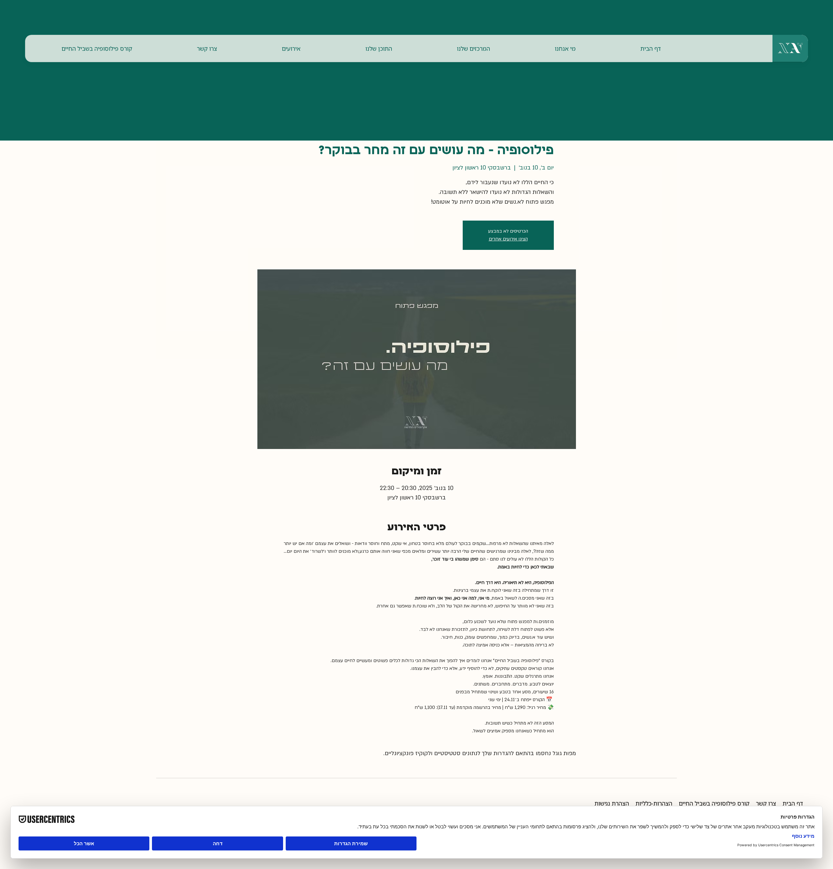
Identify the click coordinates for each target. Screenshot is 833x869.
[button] (565, 48)
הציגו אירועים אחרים (508, 239)
